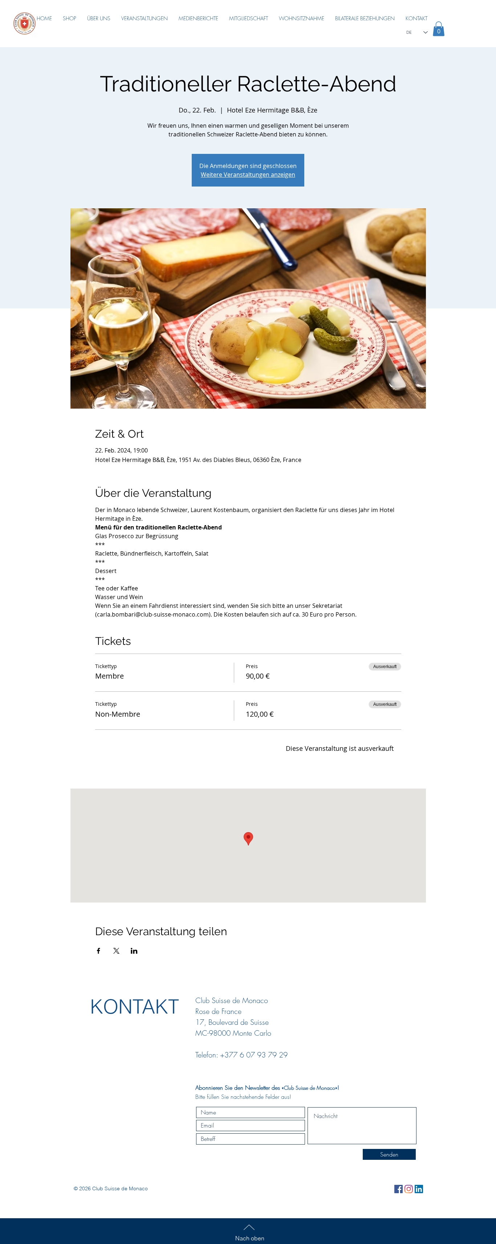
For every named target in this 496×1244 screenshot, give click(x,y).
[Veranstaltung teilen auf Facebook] (98, 951)
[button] (438, 28)
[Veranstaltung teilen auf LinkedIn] (134, 951)
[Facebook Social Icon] (398, 1189)
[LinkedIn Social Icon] (419, 1189)
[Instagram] (408, 1189)
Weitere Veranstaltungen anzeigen (248, 175)
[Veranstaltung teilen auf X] (116, 951)
